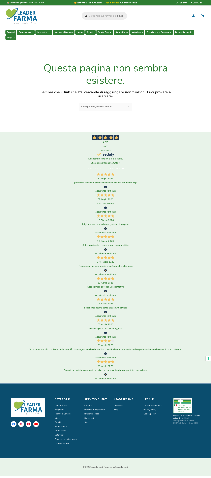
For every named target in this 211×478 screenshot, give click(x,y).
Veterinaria (137, 32)
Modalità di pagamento (94, 409)
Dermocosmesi (26, 32)
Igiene (80, 32)
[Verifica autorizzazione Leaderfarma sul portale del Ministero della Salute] (186, 405)
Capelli (90, 32)
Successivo (117, 169)
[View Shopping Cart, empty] (202, 15)
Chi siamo (181, 2)
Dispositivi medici (183, 32)
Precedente (94, 169)
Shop (86, 422)
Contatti (196, 2)
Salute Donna (104, 32)
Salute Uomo (121, 32)
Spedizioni (89, 418)
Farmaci (11, 32)
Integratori (42, 32)
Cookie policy (150, 413)
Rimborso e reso (91, 413)
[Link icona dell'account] (193, 15)
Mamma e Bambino (64, 32)
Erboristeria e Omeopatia (159, 32)
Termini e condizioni (152, 405)
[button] (49, 32)
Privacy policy (150, 409)
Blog (9, 37)
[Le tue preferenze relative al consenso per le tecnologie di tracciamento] (208, 358)
